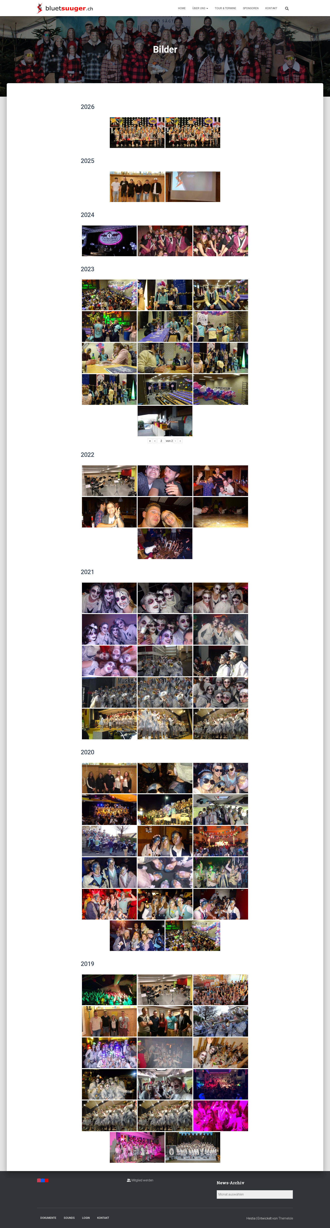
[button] (207, 8)
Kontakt (271, 8)
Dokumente (48, 1217)
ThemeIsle (285, 1218)
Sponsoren (251, 8)
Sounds (69, 1217)
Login (86, 1217)
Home (182, 8)
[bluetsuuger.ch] (65, 8)
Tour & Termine (225, 8)
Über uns (199, 8)
